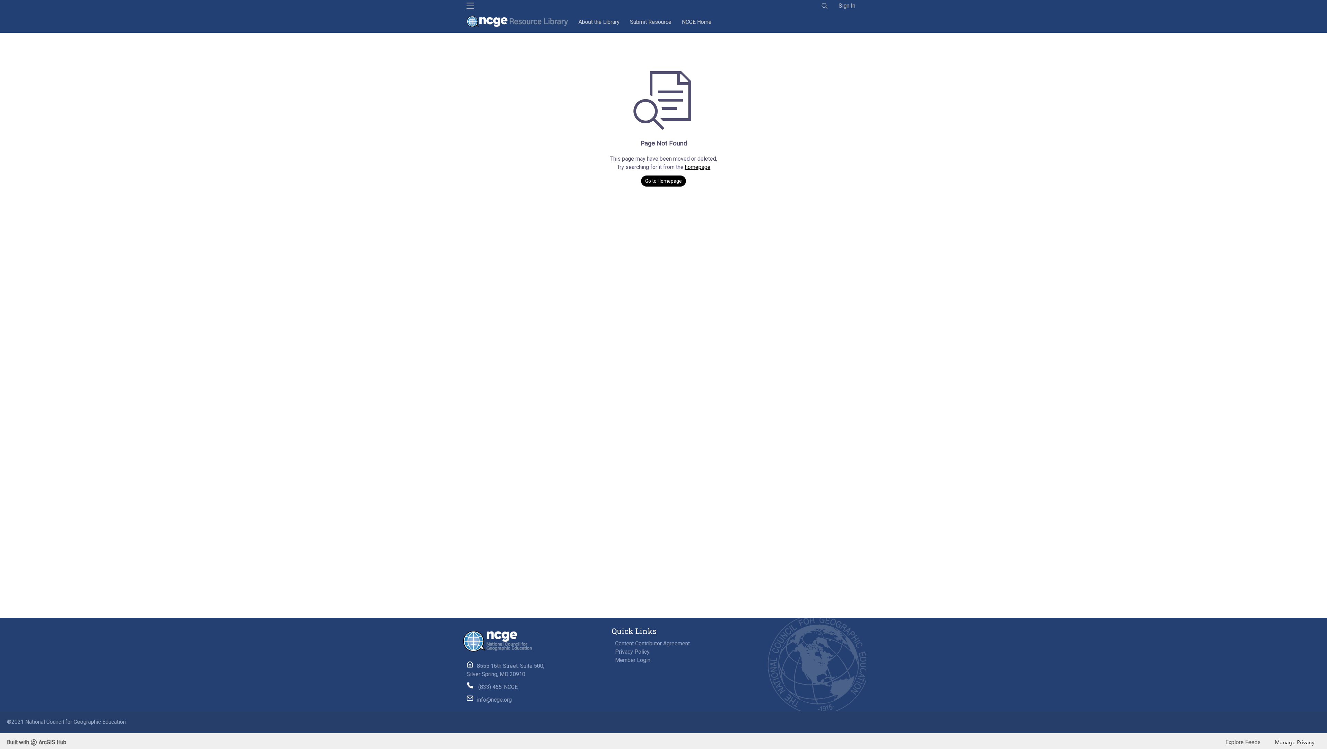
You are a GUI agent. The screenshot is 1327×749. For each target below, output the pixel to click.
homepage (697, 167)
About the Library (599, 22)
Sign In (847, 5)
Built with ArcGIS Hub (36, 742)
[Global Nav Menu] (470, 6)
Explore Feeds (1243, 742)
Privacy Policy (632, 651)
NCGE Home (697, 22)
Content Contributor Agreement (652, 643)
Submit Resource (650, 22)
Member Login (632, 660)
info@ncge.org (494, 699)
